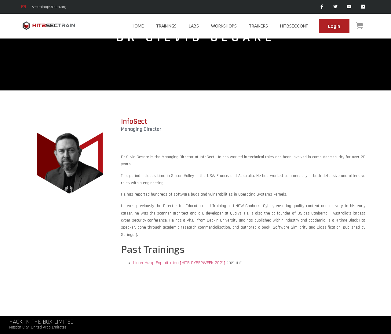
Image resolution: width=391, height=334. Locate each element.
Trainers (258, 26)
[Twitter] (335, 7)
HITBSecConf (294, 26)
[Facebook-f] (322, 7)
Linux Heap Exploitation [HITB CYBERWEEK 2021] (179, 263)
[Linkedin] (363, 7)
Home (138, 26)
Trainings (166, 26)
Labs (194, 26)
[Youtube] (349, 7)
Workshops (224, 26)
